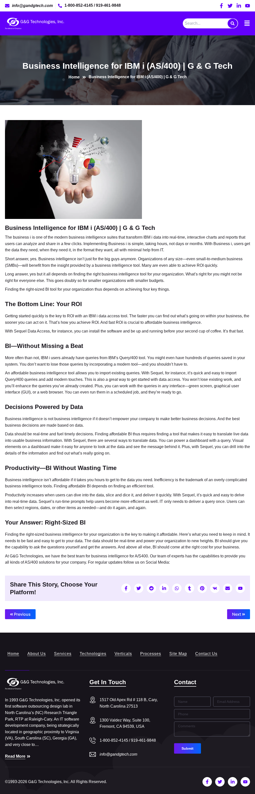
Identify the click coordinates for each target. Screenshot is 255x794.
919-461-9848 (108, 5)
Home (13, 654)
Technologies (93, 654)
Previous (22, 614)
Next (237, 614)
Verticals (123, 654)
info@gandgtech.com (118, 754)
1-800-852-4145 (79, 5)
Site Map (178, 654)
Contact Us (206, 654)
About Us (36, 654)
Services (62, 654)
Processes (150, 654)
